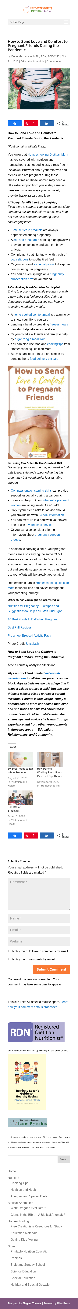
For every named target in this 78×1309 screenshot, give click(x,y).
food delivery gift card (44, 358)
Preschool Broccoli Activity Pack (29, 635)
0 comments (54, 61)
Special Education (23, 1278)
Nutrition (13, 1177)
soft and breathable (26, 239)
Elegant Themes (32, 1303)
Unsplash (32, 643)
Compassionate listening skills (31, 490)
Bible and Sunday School (28, 1264)
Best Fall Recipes (20, 627)
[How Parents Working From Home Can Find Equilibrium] (50, 759)
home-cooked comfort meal (31, 314)
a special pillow (44, 264)
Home (12, 1171)
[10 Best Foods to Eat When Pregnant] (20, 759)
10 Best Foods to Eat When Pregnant (33, 619)
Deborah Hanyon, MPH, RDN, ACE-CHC (35, 56)
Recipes (16, 1258)
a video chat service (39, 524)
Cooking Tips (19, 1183)
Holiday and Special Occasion (31, 1284)
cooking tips (55, 344)
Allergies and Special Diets (29, 1196)
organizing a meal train (30, 339)
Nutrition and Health (24, 1189)
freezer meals (59, 324)
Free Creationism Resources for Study (36, 1226)
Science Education (23, 1271)
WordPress (63, 1303)
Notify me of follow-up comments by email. (40, 951)
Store (11, 1246)
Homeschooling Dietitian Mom (47, 154)
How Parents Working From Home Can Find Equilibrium (49, 772)
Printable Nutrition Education (30, 1251)
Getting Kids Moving (24, 1239)
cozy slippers (19, 259)
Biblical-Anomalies (20, 1202)
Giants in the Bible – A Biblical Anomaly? (38, 1214)
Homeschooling (18, 1221)
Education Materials (32, 61)
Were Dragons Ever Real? (28, 1208)
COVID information (51, 515)
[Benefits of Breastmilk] (20, 797)
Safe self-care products (27, 230)
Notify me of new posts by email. (33, 959)
